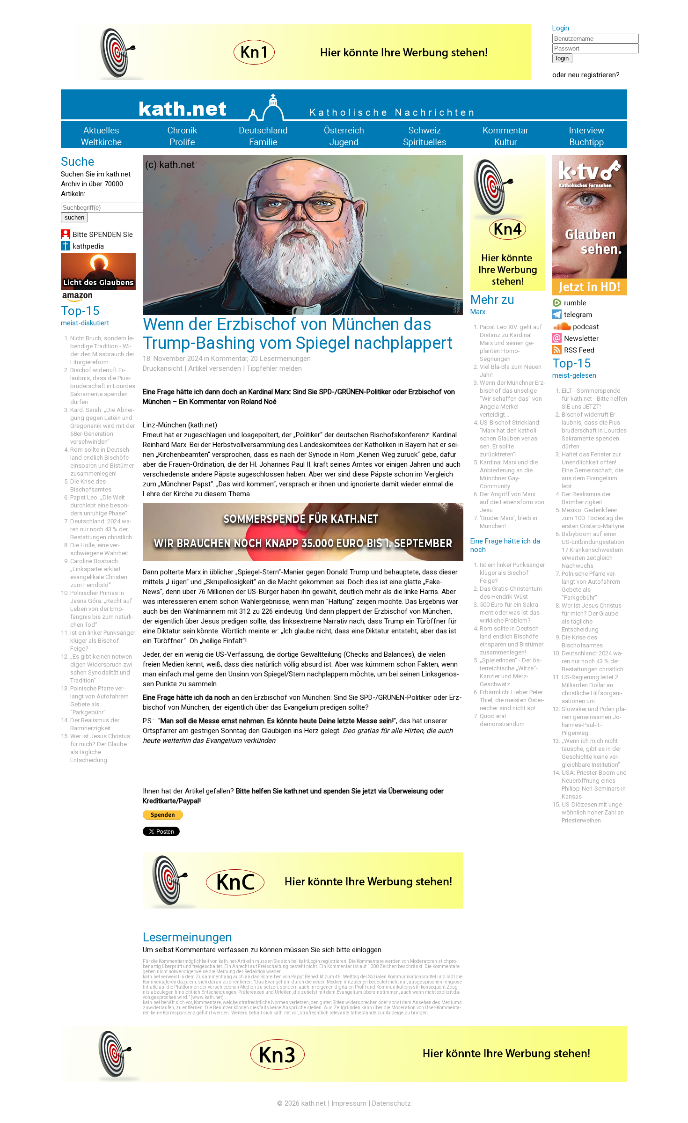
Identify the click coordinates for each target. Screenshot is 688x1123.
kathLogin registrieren (322, 961)
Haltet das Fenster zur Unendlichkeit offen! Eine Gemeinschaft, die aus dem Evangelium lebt (592, 470)
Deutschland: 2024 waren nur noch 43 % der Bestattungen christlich (101, 529)
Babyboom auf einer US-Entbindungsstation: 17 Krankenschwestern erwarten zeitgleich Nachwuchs (594, 549)
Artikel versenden (214, 368)
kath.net (313, 1103)
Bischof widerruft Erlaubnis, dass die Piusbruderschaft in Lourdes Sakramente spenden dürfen (102, 386)
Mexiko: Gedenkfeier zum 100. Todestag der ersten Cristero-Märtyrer (593, 517)
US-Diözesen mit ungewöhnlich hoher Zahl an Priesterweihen (593, 812)
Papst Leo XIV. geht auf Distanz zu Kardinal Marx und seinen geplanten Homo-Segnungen (511, 342)
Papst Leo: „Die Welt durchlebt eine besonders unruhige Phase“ (99, 505)
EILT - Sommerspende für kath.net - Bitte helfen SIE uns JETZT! (594, 398)
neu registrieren (592, 75)
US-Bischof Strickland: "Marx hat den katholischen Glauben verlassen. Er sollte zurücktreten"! (510, 438)
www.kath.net (207, 997)
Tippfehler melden (274, 368)
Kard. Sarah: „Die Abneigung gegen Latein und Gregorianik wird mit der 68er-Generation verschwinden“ (102, 425)
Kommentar (229, 358)
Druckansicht (163, 368)
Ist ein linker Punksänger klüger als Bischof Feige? (102, 640)
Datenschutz (391, 1103)
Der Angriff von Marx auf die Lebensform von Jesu (512, 502)
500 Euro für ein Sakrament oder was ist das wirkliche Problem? (510, 612)
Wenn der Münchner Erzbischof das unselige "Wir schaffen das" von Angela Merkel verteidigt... (512, 398)
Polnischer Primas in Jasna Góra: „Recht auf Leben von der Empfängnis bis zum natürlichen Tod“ (101, 608)
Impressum (348, 1103)
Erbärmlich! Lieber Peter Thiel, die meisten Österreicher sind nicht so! (512, 700)
